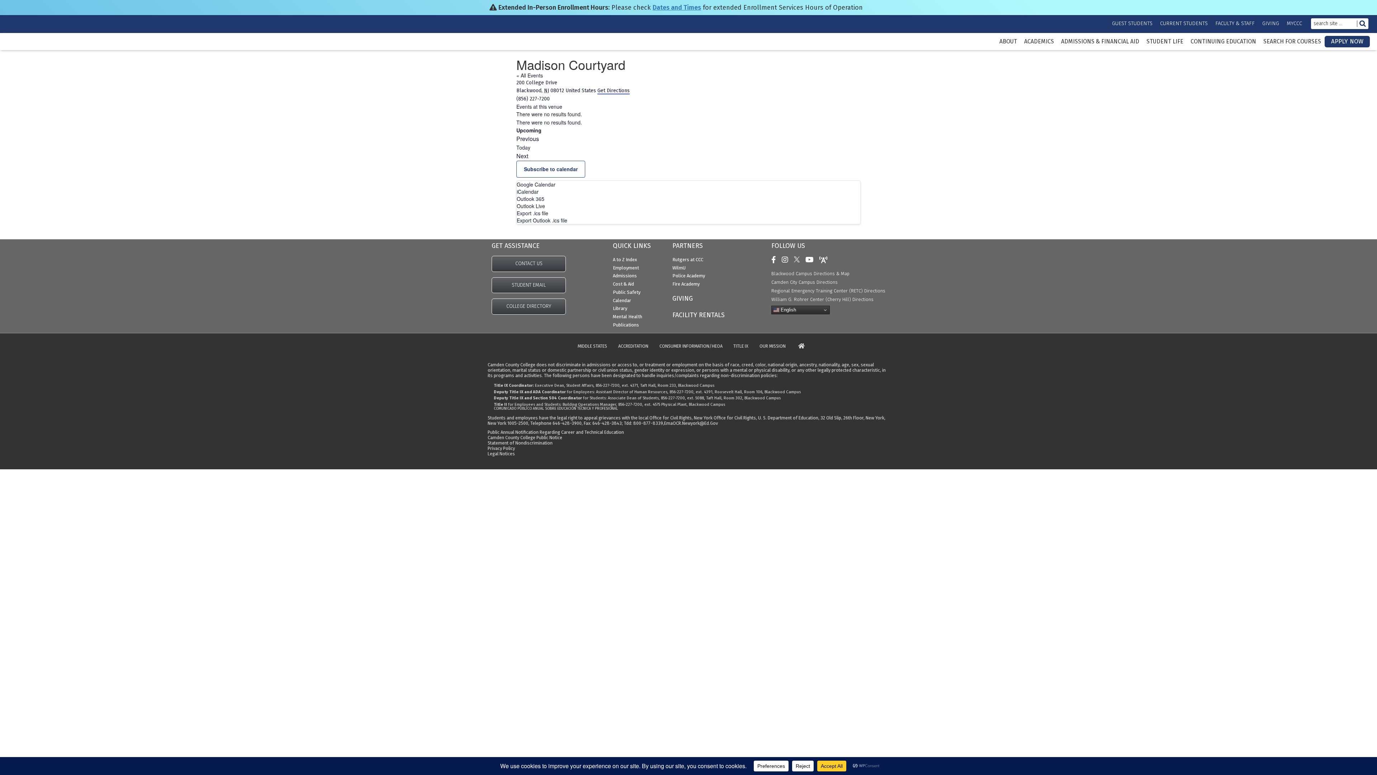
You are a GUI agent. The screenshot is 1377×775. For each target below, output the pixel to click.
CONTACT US (529, 263)
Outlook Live (531, 206)
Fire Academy (686, 284)
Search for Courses (1292, 42)
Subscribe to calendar (551, 169)
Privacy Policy (501, 448)
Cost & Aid (623, 284)
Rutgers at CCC (687, 259)
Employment (626, 268)
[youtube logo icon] (811, 259)
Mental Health (627, 316)
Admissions (625, 275)
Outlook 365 (530, 198)
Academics (1039, 42)
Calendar (622, 300)
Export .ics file (532, 213)
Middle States (592, 346)
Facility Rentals (698, 315)
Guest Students (1132, 23)
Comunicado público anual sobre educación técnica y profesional (556, 408)
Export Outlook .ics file (542, 220)
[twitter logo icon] (798, 259)
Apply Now (1347, 41)
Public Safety (626, 292)
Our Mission (773, 346)
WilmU (679, 268)
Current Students (1184, 23)
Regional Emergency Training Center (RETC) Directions (828, 290)
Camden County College (28, 47)
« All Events (529, 75)
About (1008, 42)
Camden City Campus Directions (804, 282)
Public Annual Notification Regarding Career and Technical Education (556, 432)
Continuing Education (1223, 42)
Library (620, 308)
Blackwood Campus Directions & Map (810, 273)
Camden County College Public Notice (525, 437)
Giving (1270, 23)
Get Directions (613, 91)
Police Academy (688, 275)
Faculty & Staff (1235, 23)
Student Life (1164, 42)
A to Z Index (625, 259)
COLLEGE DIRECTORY (528, 306)
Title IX (740, 346)
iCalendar (528, 191)
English (787, 310)
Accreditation (633, 346)
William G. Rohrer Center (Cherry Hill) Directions (822, 299)
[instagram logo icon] (787, 259)
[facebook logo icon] (775, 259)
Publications (626, 325)
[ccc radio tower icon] (825, 259)
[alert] (688, 114)
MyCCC (1294, 23)
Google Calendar (536, 184)
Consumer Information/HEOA (691, 346)
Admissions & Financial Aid (1100, 42)
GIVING (682, 298)
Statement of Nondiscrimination (520, 443)
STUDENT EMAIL (529, 285)
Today (523, 147)
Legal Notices (501, 453)
